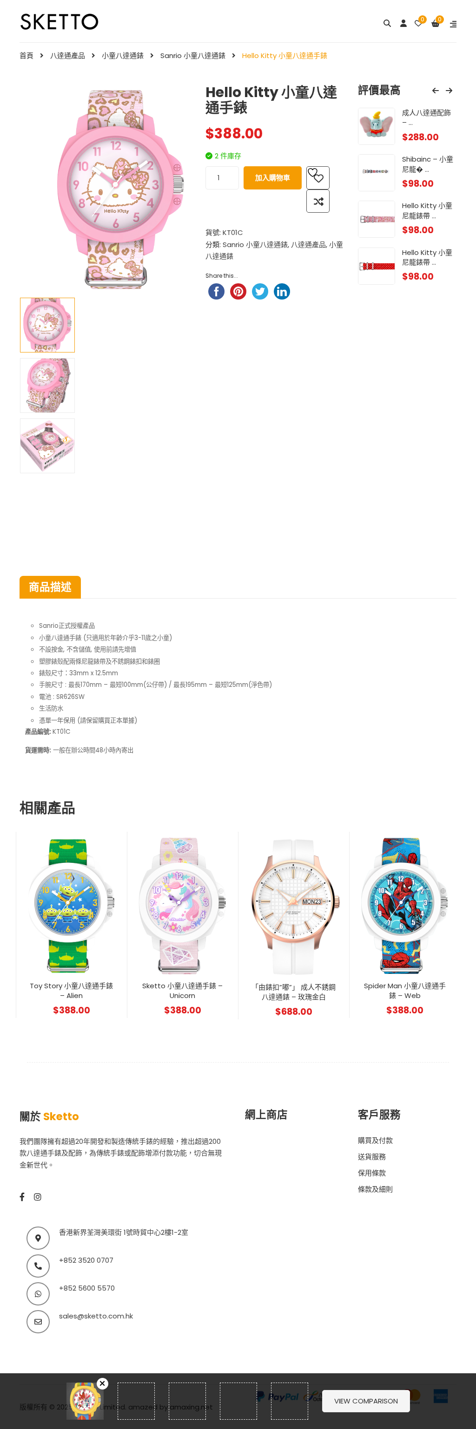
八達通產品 (67, 55)
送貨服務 (372, 1156)
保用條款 (372, 1173)
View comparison (366, 1401)
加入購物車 (272, 178)
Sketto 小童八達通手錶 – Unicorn (182, 990)
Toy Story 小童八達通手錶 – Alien (71, 990)
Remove (102, 1384)
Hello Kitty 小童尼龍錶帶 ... (427, 210)
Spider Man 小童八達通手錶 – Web (405, 990)
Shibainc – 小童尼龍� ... (427, 164)
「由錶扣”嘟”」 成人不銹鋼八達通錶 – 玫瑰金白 (293, 992)
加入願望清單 (318, 177)
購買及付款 (375, 1140)
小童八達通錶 (123, 55)
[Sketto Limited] (72, 21)
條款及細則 (375, 1189)
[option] (47, 325)
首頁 (26, 55)
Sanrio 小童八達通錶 (192, 55)
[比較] (318, 201)
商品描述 (50, 587)
